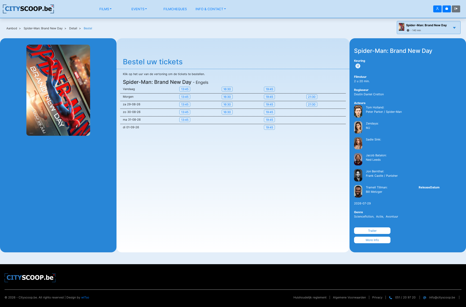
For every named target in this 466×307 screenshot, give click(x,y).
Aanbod (11, 28)
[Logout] (437, 8)
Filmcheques (175, 9)
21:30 (311, 97)
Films (104, 9)
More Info (372, 240)
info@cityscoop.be (442, 297)
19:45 (269, 89)
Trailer (372, 230)
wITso (85, 297)
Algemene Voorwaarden (349, 297)
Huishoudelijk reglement (310, 297)
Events (137, 9)
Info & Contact (209, 9)
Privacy (377, 297)
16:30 (227, 89)
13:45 (185, 89)
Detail (73, 28)
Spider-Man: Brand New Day (426, 25)
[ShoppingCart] (447, 8)
